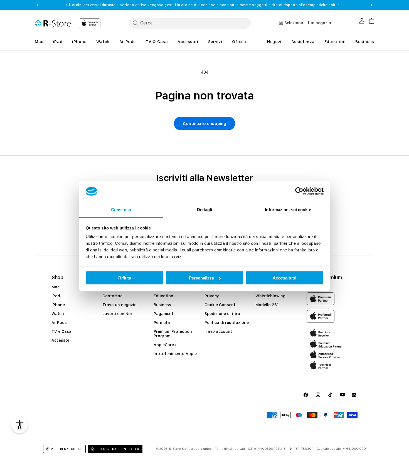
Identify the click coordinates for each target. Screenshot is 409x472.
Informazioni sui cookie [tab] (288, 209)
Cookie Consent (219, 305)
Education (163, 296)
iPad (55, 296)
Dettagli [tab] (204, 209)
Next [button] (371, 5)
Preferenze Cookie (67, 449)
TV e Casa (61, 331)
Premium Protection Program (173, 333)
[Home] (53, 23)
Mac (55, 287)
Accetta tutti (284, 277)
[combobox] (190, 23)
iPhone (58, 305)
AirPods (59, 322)
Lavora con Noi (117, 313)
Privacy (211, 296)
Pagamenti (164, 313)
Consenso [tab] (121, 209)
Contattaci (113, 296)
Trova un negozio (119, 305)
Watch (57, 313)
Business (162, 305)
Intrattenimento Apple (175, 353)
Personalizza (201, 277)
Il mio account (218, 331)
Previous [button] (37, 5)
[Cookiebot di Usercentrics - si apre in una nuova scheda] (299, 191)
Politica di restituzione (226, 322)
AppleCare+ (165, 345)
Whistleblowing (270, 296)
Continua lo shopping (204, 123)
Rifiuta (124, 277)
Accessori (61, 340)
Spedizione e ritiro (222, 313)
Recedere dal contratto (117, 449)
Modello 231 (267, 305)
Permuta (162, 322)
